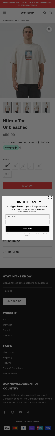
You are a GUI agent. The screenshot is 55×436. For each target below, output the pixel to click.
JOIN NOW (27, 229)
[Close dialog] (50, 197)
